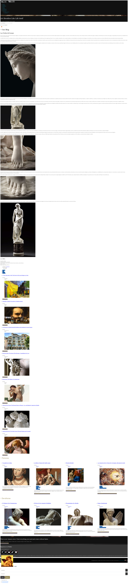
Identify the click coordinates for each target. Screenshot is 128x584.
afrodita (69, 528)
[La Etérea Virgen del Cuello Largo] (48, 484)
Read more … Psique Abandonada (103, 532)
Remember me (4, 580)
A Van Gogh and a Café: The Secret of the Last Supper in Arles (15, 275)
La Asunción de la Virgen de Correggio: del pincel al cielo (111, 463)
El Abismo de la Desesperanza (9, 503)
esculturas (6, 526)
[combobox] (7, 23)
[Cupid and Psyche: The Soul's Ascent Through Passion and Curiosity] (16, 453)
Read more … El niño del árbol (71, 490)
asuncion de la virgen (103, 488)
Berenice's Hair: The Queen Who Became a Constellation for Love (15, 353)
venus (69, 484)
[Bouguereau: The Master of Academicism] (16, 401)
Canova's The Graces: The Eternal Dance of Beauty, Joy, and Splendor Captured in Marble (20, 405)
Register (7, 577)
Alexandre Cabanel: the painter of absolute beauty (12, 301)
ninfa (3, 271)
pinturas (3, 270)
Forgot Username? (5, 581)
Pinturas (5, 466)
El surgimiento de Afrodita (72, 503)
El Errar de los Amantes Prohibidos (42, 503)
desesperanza (6, 527)
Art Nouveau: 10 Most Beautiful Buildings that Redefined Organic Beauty (17, 327)
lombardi (3, 273)
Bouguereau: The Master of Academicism (10, 379)
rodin (37, 527)
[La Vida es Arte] (8, 2)
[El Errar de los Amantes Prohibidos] (48, 525)
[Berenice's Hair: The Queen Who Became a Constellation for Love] (16, 375)
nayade (3, 272)
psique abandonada (103, 527)
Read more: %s (5, 299)
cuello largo (38, 489)
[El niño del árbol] (76, 482)
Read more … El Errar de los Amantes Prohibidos (42, 533)
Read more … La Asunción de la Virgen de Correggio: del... (107, 493)
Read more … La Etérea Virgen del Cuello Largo (42, 493)
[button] (4, 10)
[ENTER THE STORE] (4, 543)
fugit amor (38, 528)
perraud (5, 528)
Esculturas (8, 266)
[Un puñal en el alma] (16, 484)
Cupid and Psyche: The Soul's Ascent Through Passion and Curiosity (16, 431)
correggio (101, 487)
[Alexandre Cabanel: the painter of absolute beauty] (16, 323)
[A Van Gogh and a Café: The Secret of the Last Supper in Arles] (16, 297)
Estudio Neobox (121, 560)
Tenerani (101, 526)
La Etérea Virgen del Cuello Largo (42, 463)
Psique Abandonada (102, 503)
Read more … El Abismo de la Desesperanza (9, 533)
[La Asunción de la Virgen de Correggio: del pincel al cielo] (112, 484)
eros (68, 485)
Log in (3, 577)
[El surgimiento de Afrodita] (80, 525)
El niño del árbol (70, 463)
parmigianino (38, 487)
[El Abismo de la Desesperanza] (16, 525)
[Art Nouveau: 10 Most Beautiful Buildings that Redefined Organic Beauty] (16, 349)
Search (1, 23)
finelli (69, 529)
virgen (37, 488)
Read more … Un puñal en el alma (7, 489)
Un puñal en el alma (7, 463)
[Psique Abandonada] (112, 525)
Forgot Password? (5, 582)
